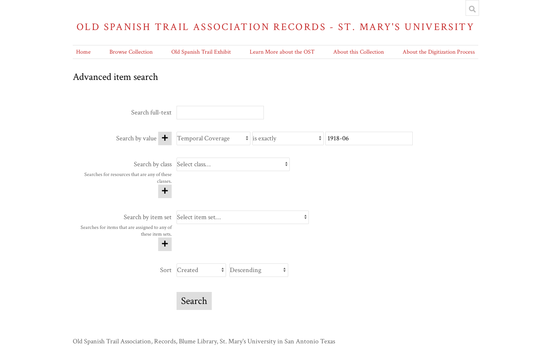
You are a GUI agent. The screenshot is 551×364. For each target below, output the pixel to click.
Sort (166, 270)
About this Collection (358, 52)
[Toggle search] (472, 9)
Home (83, 52)
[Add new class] (165, 191)
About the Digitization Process (439, 52)
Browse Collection (131, 52)
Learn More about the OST (282, 52)
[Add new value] (165, 138)
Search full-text (151, 112)
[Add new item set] (165, 244)
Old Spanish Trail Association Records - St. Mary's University (275, 26)
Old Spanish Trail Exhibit (201, 52)
